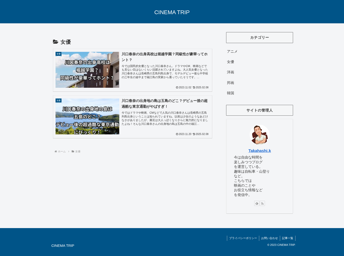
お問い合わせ (269, 238)
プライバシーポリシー (243, 238)
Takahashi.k (259, 151)
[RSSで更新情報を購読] (262, 203)
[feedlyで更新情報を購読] (256, 203)
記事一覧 (287, 238)
